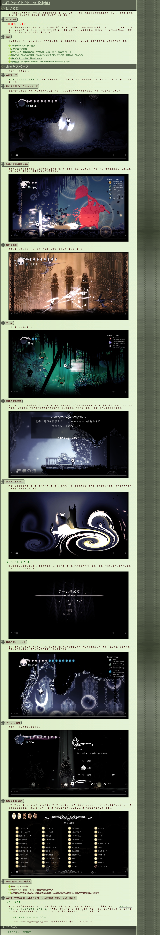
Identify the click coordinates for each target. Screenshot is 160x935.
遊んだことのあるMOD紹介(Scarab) (26, 58)
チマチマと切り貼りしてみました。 (24, 80)
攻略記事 (27, 932)
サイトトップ (14, 932)
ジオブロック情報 (19, 49)
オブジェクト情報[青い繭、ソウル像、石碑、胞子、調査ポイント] (41, 52)
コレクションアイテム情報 (23, 46)
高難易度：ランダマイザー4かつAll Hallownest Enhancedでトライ (41, 62)
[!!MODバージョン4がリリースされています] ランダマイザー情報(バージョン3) (47, 55)
